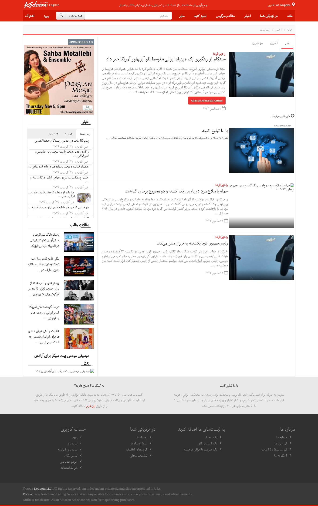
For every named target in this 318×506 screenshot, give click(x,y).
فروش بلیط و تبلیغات (274, 449)
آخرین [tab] (273, 42)
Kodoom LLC (43, 488)
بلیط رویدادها (139, 443)
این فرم (90, 405)
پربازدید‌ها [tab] (85, 134)
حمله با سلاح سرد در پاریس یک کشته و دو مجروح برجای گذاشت (176, 191)
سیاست (265, 29)
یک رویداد (211, 437)
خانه (290, 15)
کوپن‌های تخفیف (136, 449)
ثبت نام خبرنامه (68, 449)
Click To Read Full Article (207, 100)
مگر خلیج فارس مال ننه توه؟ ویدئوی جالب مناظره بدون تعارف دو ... (43, 264)
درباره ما (281, 437)
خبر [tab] (287, 42)
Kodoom (28, 494)
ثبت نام (73, 443)
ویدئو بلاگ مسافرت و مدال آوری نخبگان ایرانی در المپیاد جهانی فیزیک (44, 240)
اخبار (247, 15)
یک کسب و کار (208, 443)
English (54, 5)
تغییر (279, 5)
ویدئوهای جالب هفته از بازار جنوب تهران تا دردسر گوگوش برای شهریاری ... (43, 288)
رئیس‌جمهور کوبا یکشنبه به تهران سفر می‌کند (192, 243)
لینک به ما (280, 455)
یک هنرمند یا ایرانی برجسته (200, 449)
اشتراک (29, 15)
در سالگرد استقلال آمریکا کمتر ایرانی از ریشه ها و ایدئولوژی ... (44, 312)
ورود (46, 15)
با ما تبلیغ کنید (215, 130)
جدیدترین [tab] (53, 133)
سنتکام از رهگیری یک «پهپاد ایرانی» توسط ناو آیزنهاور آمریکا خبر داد (166, 59)
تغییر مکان (71, 455)
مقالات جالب (79, 224)
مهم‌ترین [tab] (257, 42)
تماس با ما (280, 443)
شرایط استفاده (69, 467)
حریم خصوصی (69, 461)
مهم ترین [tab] (69, 133)
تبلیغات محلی (138, 455)
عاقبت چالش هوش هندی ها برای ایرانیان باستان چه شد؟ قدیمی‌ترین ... (43, 336)
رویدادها (142, 437)
